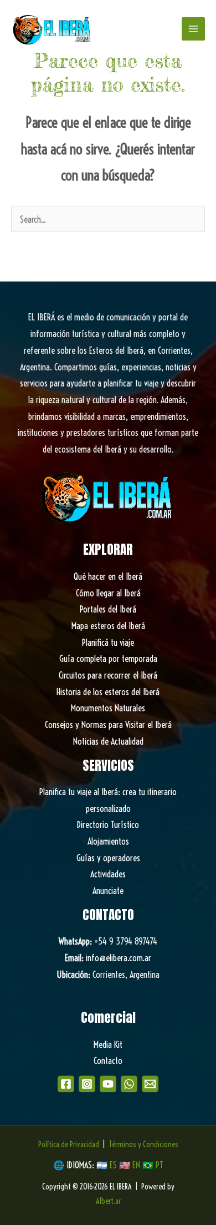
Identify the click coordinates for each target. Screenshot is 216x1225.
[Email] (150, 1084)
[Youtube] (108, 1084)
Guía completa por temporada (108, 658)
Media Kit (108, 1044)
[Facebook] (66, 1084)
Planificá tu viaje (108, 642)
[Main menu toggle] (193, 29)
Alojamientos (108, 841)
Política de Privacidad (68, 1144)
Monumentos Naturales (108, 708)
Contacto (108, 1060)
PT (159, 1165)
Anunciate (108, 890)
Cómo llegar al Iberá (108, 593)
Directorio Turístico (108, 824)
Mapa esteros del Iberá (108, 625)
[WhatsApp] (129, 1084)
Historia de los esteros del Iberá (108, 691)
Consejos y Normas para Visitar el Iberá (108, 724)
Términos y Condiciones (143, 1144)
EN (136, 1165)
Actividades (108, 874)
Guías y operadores (108, 857)
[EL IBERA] (52, 29)
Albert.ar (108, 1201)
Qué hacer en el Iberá (108, 576)
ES (114, 1165)
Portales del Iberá (108, 609)
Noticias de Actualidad (108, 741)
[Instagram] (87, 1084)
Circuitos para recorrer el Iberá (108, 675)
